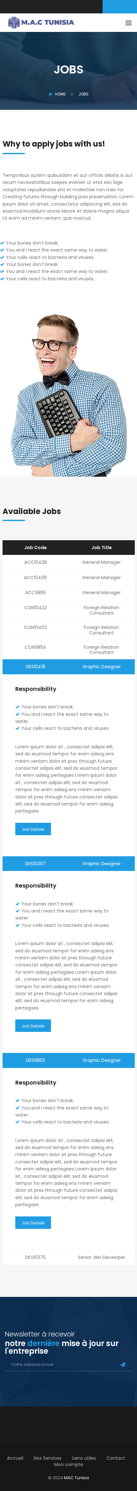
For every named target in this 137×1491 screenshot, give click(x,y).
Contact (115, 1458)
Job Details (33, 829)
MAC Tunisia (76, 1478)
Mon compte (68, 1464)
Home (60, 94)
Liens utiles (84, 1458)
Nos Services (47, 1458)
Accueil (15, 1458)
